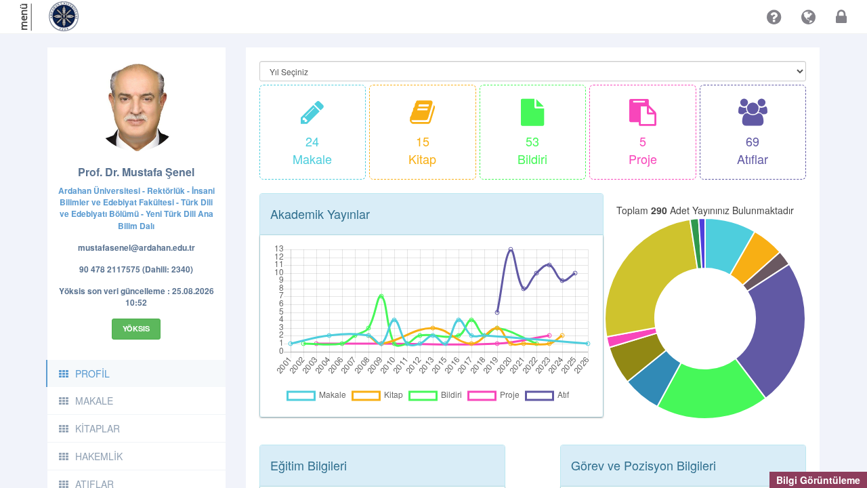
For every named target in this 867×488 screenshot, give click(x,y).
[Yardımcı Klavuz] (774, 17)
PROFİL (92, 373)
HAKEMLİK (99, 456)
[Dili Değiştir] (808, 17)
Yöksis (136, 328)
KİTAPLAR (97, 428)
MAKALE (94, 400)
